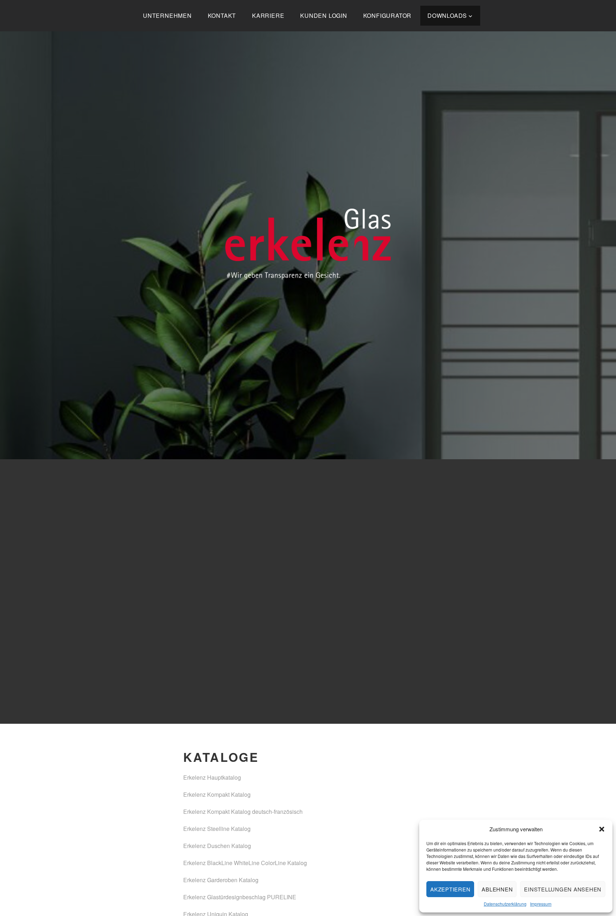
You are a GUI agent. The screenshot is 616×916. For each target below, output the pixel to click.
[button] (601, 829)
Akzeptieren (450, 889)
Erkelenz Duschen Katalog (217, 846)
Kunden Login (323, 15)
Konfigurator (387, 15)
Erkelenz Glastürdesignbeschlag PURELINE (239, 897)
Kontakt (222, 15)
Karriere (268, 15)
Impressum (540, 904)
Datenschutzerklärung (505, 904)
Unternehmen (167, 15)
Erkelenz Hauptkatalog (212, 777)
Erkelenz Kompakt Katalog (217, 794)
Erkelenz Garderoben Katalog (220, 880)
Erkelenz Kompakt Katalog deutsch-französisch (243, 811)
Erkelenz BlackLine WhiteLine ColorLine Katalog (245, 863)
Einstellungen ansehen (562, 889)
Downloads (447, 15)
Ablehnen (497, 889)
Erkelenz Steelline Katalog (217, 829)
